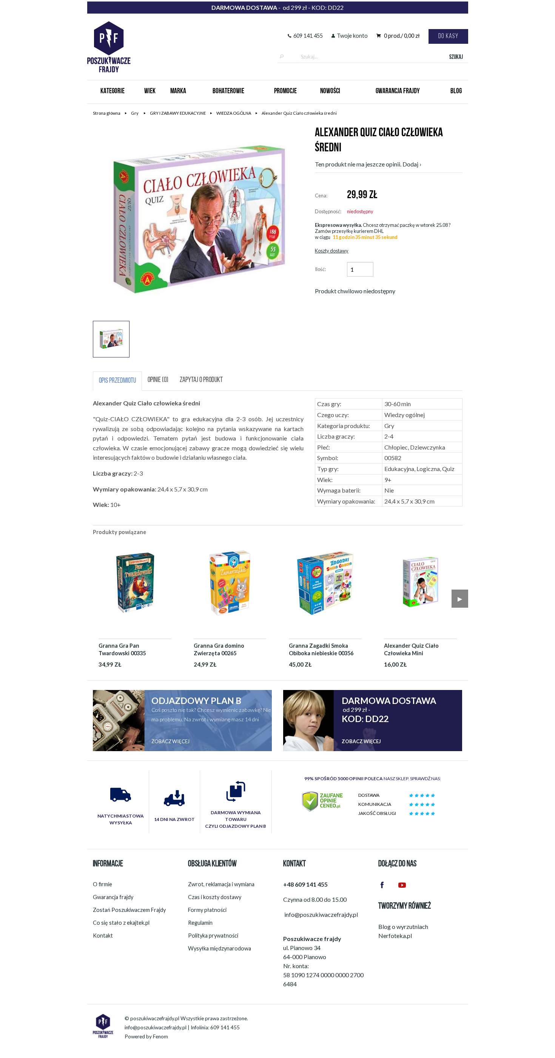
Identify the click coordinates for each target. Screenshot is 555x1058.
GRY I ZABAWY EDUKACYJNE (178, 113)
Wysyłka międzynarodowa (219, 948)
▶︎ (460, 598)
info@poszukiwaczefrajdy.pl (156, 1027)
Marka (178, 91)
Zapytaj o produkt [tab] (201, 380)
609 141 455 (308, 35)
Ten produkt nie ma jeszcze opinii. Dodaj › (368, 164)
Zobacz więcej (170, 741)
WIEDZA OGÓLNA (233, 113)
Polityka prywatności (213, 935)
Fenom (160, 1036)
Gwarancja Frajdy (398, 91)
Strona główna (106, 113)
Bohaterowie (228, 91)
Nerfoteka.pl (395, 935)
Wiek (150, 91)
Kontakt (103, 935)
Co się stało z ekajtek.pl (121, 922)
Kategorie (112, 91)
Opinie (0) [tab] (158, 380)
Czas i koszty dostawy (214, 897)
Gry (135, 113)
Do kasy (448, 36)
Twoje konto (352, 35)
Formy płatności (207, 910)
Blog (456, 91)
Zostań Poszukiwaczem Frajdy (129, 910)
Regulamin (200, 922)
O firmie (102, 884)
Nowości (330, 91)
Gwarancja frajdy (113, 897)
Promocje (285, 91)
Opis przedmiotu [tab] (117, 381)
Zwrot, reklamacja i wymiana (221, 884)
